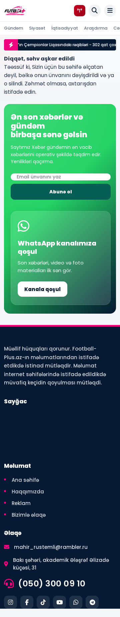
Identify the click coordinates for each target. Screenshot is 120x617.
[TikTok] (43, 602)
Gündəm (13, 28)
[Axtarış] (95, 11)
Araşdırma (95, 28)
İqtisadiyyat (64, 28)
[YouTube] (59, 602)
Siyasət (37, 28)
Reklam (21, 503)
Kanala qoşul (42, 289)
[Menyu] (110, 11)
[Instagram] (10, 602)
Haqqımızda (28, 491)
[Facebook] (26, 602)
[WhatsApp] (75, 602)
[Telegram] (92, 602)
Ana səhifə (25, 479)
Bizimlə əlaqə (29, 514)
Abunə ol (60, 191)
